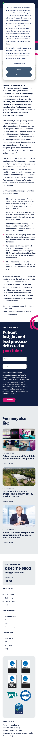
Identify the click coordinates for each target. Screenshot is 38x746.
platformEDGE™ (10, 594)
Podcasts (8, 645)
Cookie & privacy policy (11, 728)
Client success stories (13, 642)
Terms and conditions (11, 725)
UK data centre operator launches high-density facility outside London (18, 494)
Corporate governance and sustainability (18, 733)
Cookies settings (19, 63)
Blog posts (9, 638)
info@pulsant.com (14, 572)
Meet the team (10, 616)
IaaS (6, 605)
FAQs (7, 649)
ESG (6, 623)
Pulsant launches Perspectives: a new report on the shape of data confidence (19, 535)
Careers (8, 620)
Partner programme (12, 627)
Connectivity (10, 601)
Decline (19, 75)
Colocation (9, 598)
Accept (19, 69)
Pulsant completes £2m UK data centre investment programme (19, 457)
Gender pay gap (9, 736)
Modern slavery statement (12, 730)
